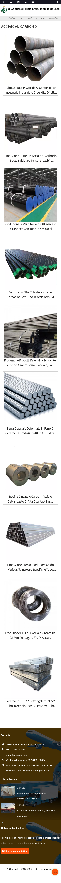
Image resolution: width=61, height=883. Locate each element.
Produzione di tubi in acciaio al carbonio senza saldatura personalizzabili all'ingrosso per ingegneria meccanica (30, 158)
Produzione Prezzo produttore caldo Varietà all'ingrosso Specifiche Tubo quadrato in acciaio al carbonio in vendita (30, 567)
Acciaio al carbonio (51, 17)
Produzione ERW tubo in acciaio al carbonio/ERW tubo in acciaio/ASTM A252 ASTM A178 (30, 294)
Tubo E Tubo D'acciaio (29, 18)
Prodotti (11, 18)
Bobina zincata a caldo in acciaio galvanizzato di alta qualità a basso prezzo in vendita (30, 499)
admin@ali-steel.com (16, 755)
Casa (3, 18)
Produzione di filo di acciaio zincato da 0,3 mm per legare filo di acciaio (30, 635)
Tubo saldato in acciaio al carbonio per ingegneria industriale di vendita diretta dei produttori (30, 90)
